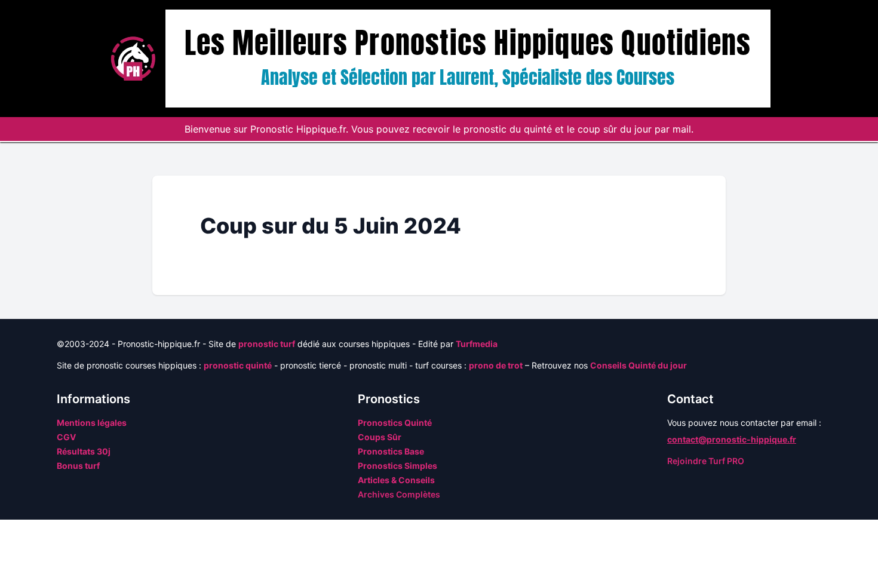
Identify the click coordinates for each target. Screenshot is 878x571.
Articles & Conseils (396, 480)
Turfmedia (477, 344)
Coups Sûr (379, 437)
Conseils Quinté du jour (638, 365)
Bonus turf (78, 466)
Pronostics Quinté (395, 422)
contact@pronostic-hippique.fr (731, 439)
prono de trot (496, 365)
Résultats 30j (83, 451)
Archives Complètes (399, 494)
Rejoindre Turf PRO (705, 461)
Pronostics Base (391, 451)
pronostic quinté (238, 365)
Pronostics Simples (397, 466)
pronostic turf (266, 344)
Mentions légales (92, 422)
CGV (66, 437)
